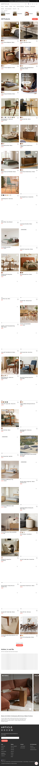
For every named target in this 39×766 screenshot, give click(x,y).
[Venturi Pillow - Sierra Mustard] (10, 212)
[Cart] (36, 4)
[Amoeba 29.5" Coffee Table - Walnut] (10, 600)
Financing (12, 749)
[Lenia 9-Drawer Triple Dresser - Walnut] (29, 574)
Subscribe (4, 740)
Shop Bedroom (27, 12)
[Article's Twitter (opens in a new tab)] (9, 730)
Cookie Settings (25, 761)
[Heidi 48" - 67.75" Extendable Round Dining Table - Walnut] (29, 56)
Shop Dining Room (16, 12)
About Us (12, 751)
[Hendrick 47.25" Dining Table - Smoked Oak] (10, 262)
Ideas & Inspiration (14, 746)
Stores (12, 756)
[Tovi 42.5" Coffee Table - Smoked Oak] (29, 547)
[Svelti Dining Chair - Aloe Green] (10, 185)
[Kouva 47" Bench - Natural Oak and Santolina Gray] (10, 574)
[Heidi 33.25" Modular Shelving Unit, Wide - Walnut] (29, 496)
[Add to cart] (18, 41)
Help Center (3, 746)
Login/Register (23, 746)
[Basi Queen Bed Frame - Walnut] (29, 262)
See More (19, 645)
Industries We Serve (33, 749)
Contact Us (3, 755)
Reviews (12, 753)
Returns (2, 749)
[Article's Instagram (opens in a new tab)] (2, 730)
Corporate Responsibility (3, 753)
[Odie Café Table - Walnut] (10, 418)
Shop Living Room (4, 12)
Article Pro (31, 746)
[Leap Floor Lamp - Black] (10, 289)
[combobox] (29, 4)
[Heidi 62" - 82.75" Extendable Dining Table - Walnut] (10, 314)
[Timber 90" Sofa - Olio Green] (29, 600)
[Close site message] (37, 1)
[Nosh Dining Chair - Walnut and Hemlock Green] (10, 107)
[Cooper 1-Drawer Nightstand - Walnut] (10, 56)
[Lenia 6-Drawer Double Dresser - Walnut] (29, 160)
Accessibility (31, 761)
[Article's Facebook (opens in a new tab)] (7, 730)
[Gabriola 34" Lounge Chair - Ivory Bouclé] (10, 547)
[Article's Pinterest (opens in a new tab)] (4, 730)
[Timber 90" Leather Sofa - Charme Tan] (10, 392)
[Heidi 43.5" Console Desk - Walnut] (29, 237)
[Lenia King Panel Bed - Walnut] (10, 133)
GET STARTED (26, 82)
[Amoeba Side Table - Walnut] (29, 107)
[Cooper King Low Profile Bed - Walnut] (10, 82)
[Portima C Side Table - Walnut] (29, 30)
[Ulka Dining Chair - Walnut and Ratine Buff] (29, 418)
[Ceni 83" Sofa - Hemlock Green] (29, 289)
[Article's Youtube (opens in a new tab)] (12, 730)
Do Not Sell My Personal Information (17, 761)
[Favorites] (34, 4)
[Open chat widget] (36, 763)
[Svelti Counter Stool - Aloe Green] (29, 340)
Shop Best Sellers (30, 709)
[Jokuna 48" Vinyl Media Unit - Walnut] (10, 340)
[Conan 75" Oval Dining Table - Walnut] (29, 625)
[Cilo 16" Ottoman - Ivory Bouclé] (29, 522)
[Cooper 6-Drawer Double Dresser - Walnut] (29, 133)
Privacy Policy (8, 761)
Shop (34, 761)
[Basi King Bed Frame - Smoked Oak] (29, 185)
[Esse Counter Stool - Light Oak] (10, 444)
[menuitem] (2, 6)
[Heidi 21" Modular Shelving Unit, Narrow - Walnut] (29, 392)
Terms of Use (3, 761)
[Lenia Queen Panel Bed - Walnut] (29, 212)
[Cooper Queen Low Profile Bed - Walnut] (10, 160)
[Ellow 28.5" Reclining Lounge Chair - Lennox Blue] (29, 365)
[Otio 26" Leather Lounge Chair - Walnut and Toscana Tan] (29, 470)
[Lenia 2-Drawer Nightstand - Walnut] (10, 30)
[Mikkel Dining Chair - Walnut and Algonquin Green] (10, 365)
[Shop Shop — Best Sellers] (16, 692)
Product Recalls (3, 751)
